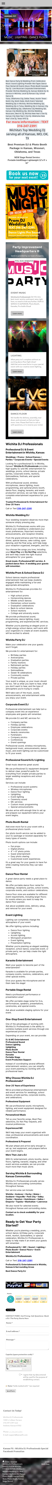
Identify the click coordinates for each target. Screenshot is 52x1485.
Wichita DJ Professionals (20, 297)
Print (7, 1461)
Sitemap (13, 1461)
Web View (45, 1464)
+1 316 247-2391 (15, 1431)
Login (47, 1461)
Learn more (17, 313)
